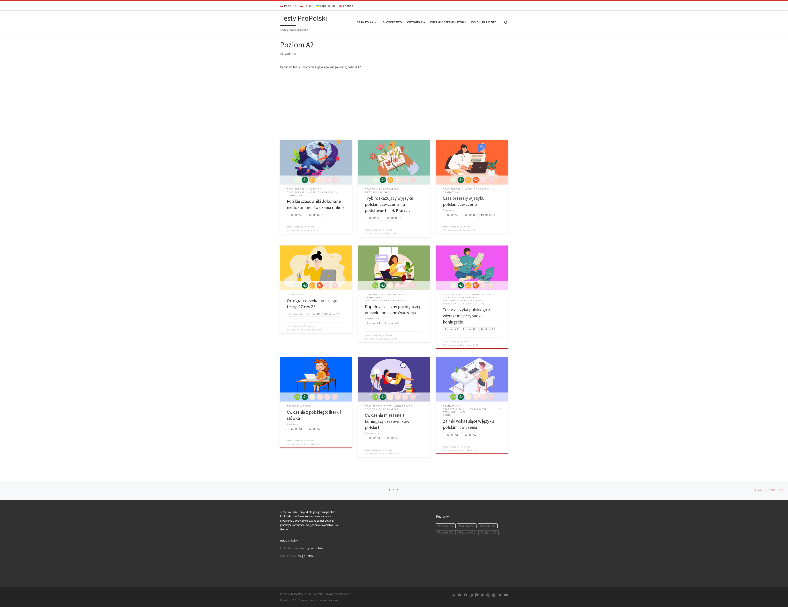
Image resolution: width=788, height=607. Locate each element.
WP (294, 600)
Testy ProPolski (301, 594)
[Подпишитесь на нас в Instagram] (471, 595)
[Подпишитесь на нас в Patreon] (477, 595)
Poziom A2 (467, 526)
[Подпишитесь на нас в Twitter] (500, 595)
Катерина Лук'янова (303, 227)
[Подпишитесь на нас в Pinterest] (488, 595)
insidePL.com (288, 556)
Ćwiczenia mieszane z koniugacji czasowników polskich (387, 421)
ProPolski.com (288, 548)
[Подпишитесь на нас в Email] (459, 595)
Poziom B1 (488, 526)
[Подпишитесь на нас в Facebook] (465, 595)
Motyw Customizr (329, 600)
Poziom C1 (467, 532)
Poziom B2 (446, 532)
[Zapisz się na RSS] (453, 595)
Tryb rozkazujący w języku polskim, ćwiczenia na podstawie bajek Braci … (389, 204)
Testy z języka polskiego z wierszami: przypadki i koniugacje (466, 316)
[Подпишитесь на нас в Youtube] (506, 595)
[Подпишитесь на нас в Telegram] (494, 595)
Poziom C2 (489, 532)
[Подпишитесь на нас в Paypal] (482, 595)
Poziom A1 (446, 526)
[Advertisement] (394, 109)
